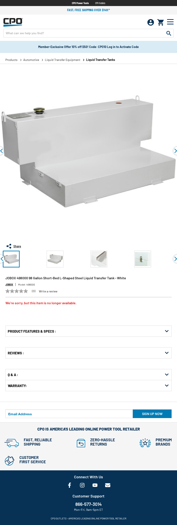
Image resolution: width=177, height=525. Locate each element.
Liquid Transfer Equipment (62, 60)
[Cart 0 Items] (160, 22)
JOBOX (9, 284)
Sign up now (152, 414)
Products (11, 60)
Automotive (31, 60)
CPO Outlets (100, 3)
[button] (11, 259)
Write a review (48, 291)
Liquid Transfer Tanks (100, 60)
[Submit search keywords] (168, 33)
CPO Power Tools (80, 3)
